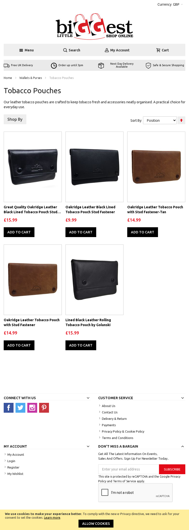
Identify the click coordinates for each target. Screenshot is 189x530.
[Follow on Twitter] (21, 407)
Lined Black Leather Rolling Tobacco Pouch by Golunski (88, 322)
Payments (109, 425)
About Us (108, 406)
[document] (94, 520)
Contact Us (110, 412)
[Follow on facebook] (10, 407)
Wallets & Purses (31, 77)
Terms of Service (124, 481)
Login (11, 461)
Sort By (136, 120)
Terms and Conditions (117, 437)
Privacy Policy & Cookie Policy (123, 431)
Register (13, 467)
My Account (15, 454)
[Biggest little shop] (94, 26)
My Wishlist (15, 473)
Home (8, 77)
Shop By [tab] (15, 119)
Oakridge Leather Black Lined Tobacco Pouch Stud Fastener (90, 209)
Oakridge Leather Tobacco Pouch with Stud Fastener (32, 322)
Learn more (52, 517)
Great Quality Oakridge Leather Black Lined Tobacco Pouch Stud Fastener (30, 209)
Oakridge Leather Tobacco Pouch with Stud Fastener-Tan (155, 209)
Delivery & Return (114, 418)
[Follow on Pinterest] (44, 407)
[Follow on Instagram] (33, 407)
